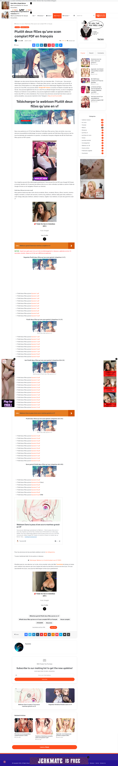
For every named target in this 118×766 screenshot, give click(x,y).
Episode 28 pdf (35, 397)
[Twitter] (37, 45)
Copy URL (53, 627)
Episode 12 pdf (35, 339)
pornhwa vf (85, 132)
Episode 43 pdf (35, 460)
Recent (91, 53)
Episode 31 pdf (35, 405)
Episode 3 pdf (35, 298)
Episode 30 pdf (35, 402)
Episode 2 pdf (35, 296)
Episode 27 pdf (35, 395)
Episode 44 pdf (35, 480)
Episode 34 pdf (35, 438)
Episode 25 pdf (35, 390)
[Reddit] (45, 634)
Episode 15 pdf (35, 346)
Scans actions (85, 148)
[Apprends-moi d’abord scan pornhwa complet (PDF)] (65, 725)
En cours (57, 15)
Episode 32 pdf (35, 407)
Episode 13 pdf (35, 341)
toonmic (49, 623)
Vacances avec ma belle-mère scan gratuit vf (96, 60)
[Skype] (57, 45)
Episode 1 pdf (35, 293)
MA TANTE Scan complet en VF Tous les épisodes (97, 80)
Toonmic (19, 40)
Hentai (32, 15)
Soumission (85, 153)
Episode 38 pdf (35, 448)
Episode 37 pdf (35, 445)
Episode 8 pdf (35, 311)
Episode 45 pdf (35, 482)
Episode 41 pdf (35, 455)
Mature (84, 127)
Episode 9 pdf (35, 313)
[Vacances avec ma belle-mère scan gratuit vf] (85, 62)
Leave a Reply (44, 747)
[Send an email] (22, 40)
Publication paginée (87, 150)
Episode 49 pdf (35, 492)
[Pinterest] (49, 45)
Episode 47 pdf (35, 487)
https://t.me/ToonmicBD (54, 96)
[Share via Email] (64, 634)
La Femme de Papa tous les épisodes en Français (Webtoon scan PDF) (96, 89)
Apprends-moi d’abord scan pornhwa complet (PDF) (63, 734)
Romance (40, 15)
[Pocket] (53, 45)
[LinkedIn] (41, 45)
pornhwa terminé (86, 140)
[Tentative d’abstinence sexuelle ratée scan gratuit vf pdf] (44, 726)
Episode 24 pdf (35, 387)
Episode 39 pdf (35, 450)
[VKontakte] (49, 634)
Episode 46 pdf (35, 485)
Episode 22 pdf (35, 382)
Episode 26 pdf (35, 392)
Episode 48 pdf (35, 490)
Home (17, 23)
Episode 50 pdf (35, 495)
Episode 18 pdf (35, 354)
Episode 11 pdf (35, 336)
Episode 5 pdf (35, 303)
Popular (83, 53)
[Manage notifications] (4, 762)
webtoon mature (24, 27)
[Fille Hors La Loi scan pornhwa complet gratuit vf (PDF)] (24, 725)
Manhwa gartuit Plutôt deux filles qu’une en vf (44, 616)
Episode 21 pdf (35, 380)
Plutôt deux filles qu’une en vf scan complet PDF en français (38, 619)
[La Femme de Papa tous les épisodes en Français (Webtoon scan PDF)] (85, 89)
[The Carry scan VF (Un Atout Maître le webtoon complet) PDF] (85, 102)
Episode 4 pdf (35, 301)
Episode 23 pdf (35, 385)
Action (49, 15)
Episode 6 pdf (35, 306)
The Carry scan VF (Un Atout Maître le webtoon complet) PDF (97, 98)
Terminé (66, 15)
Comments (101, 53)
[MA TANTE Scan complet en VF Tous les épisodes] (85, 80)
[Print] (68, 634)
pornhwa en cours (86, 135)
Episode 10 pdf (35, 316)
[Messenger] (60, 45)
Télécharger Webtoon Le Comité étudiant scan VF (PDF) (45, 560)
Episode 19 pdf (35, 356)
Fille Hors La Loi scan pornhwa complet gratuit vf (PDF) (23, 734)
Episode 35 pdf (35, 441)
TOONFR (40, 623)
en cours (22, 23)
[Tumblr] (45, 45)
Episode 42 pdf (35, 458)
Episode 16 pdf (35, 349)
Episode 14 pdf (35, 344)
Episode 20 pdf (35, 377)
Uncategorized (86, 143)
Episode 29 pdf (35, 400)
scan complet (65, 619)
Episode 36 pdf (35, 443)
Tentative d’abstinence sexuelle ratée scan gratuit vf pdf (44, 736)
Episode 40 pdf (35, 453)
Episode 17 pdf (35, 351)
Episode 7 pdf (35, 308)
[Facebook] (33, 45)
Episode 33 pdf (35, 436)
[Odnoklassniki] (53, 634)
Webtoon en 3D (86, 145)
